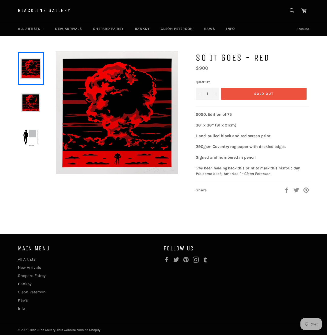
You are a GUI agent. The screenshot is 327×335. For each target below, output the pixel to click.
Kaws (209, 29)
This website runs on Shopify (78, 330)
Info (230, 29)
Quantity (203, 82)
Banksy (142, 29)
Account (303, 29)
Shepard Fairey (108, 29)
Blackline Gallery (44, 10)
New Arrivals (68, 29)
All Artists (29, 29)
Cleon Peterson (177, 29)
